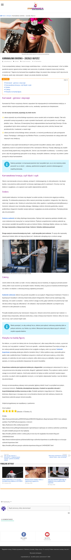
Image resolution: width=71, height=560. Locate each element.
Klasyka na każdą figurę (13, 92)
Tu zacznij (46, 549)
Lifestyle (8, 15)
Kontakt (32, 549)
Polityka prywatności (17, 549)
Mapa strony (38, 549)
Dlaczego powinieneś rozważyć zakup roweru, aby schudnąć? (58, 456)
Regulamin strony (6, 549)
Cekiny (8, 89)
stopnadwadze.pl (7, 61)
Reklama (26, 549)
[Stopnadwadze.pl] (35, 6)
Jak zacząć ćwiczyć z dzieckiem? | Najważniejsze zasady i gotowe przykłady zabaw (12, 457)
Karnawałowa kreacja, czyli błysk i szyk (18, 85)
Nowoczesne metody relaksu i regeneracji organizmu (34, 480)
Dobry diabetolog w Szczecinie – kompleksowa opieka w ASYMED (12, 480)
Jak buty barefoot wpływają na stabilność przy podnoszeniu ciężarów (57, 481)
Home (3, 15)
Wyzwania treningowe (35, 553)
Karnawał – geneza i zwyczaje (16, 83)
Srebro (8, 87)
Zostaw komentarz (26, 61)
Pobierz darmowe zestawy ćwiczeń (59, 549)
